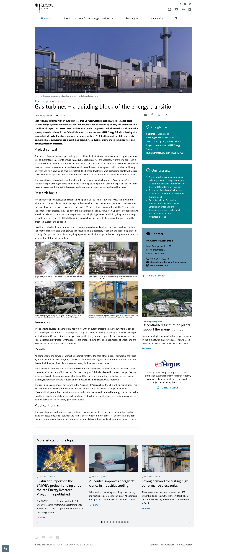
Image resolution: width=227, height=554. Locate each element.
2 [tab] (104, 522)
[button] (46, 18)
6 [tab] (116, 522)
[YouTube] (176, 9)
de (190, 4)
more (148, 348)
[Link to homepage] (44, 6)
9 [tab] (125, 522)
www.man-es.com (159, 265)
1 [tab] (102, 522)
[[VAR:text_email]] (145, 115)
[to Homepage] (180, 4)
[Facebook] (152, 115)
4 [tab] (110, 522)
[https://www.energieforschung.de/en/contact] (185, 4)
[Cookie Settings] (5, 548)
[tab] (167, 276)
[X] (159, 115)
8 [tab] (122, 522)
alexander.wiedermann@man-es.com (168, 261)
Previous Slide (38, 522)
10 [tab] (128, 522)
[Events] (189, 9)
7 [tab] (119, 522)
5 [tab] (113, 522)
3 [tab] (107, 522)
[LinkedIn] (183, 9)
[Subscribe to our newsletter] (169, 9)
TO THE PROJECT (169, 387)
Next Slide (189, 522)
